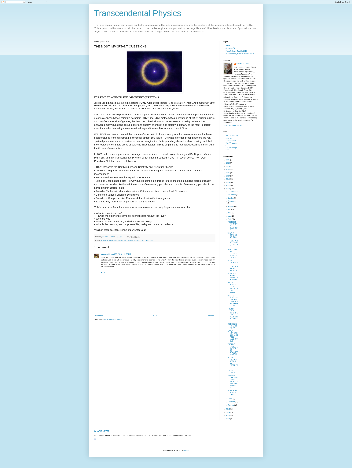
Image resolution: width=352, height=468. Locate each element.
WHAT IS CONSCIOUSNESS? (232, 235)
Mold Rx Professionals (231, 139)
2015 (228, 409)
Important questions (113, 240)
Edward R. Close (243, 64)
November (232, 195)
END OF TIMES (231, 371)
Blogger (186, 450)
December (232, 192)
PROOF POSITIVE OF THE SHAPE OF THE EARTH (233, 288)
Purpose (137, 240)
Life (121, 240)
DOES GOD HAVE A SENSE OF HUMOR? (233, 277)
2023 (228, 166)
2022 (228, 169)
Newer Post (99, 315)
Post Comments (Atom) (113, 319)
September (232, 201)
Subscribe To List (232, 48)
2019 (228, 179)
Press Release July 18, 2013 (236, 51)
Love (125, 240)
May (229, 216)
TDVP (143, 240)
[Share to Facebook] (135, 237)
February (231, 402)
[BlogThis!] (130, 237)
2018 (228, 182)
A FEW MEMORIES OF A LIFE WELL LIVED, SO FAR (233, 336)
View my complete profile (232, 126)
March (230, 399)
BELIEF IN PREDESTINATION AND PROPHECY (233, 362)
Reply (103, 273)
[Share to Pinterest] (138, 237)
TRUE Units (149, 240)
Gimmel (103, 240)
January (231, 405)
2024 (228, 163)
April (230, 219)
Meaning (130, 240)
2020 (228, 176)
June (230, 213)
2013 (228, 416)
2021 (228, 173)
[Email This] (128, 237)
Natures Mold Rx (232, 135)
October (231, 198)
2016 (228, 189)
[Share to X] (133, 237)
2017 (228, 186)
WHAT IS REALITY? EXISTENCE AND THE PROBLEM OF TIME (233, 301)
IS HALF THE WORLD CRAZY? (232, 393)
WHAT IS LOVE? (101, 431)
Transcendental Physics (137, 13)
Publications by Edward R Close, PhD (240, 54)
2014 (228, 412)
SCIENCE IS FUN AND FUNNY (232, 326)
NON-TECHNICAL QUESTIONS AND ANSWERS (233, 265)
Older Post (211, 315)
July (229, 210)
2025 (228, 160)
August (230, 206)
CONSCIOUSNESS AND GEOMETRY (233, 243)
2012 (228, 419)
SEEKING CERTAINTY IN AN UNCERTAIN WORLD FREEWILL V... (233, 381)
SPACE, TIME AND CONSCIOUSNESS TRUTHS (233, 253)
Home (155, 315)
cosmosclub (105, 254)
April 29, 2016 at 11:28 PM (121, 254)
